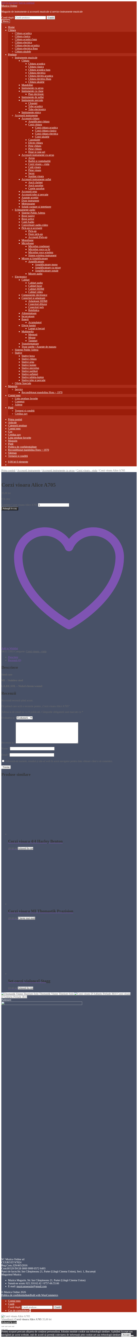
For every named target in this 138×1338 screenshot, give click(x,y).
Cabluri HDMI (36, 288)
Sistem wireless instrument (42, 255)
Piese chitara (35, 148)
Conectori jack (36, 307)
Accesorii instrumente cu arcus (38, 155)
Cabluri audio (35, 282)
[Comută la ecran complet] (6, 1326)
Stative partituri (30, 371)
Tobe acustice (35, 106)
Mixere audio (35, 273)
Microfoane (28, 243)
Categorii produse (17, 425)
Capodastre (34, 139)
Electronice (21, 276)
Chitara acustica (23, 33)
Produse (12, 54)
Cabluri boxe (35, 285)
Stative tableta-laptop (33, 377)
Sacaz (31, 173)
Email (5, 754)
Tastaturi (32, 340)
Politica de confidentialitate (22, 446)
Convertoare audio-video (35, 225)
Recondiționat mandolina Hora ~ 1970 (42, 392)
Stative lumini (29, 365)
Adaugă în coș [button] (25, 848)
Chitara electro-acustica (27, 45)
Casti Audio (28, 221)
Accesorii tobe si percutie (35, 194)
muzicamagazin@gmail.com (31, 1286)
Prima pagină (15, 419)
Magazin (12, 386)
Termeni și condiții (24, 410)
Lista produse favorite (26, 398)
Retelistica (33, 310)
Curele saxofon (36, 188)
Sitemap (12, 452)
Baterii (25, 319)
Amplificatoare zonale (46, 270)
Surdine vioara (36, 176)
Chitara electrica (23, 42)
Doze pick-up (35, 234)
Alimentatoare (29, 313)
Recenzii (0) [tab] (14, 660)
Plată (10, 407)
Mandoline (27, 85)
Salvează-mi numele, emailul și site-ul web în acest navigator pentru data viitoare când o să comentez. (59, 761)
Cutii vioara (34, 167)
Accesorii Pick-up (37, 237)
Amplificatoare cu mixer (48, 267)
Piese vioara (34, 170)
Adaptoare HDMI (37, 301)
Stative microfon (30, 368)
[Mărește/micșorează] (2, 1326)
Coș (10, 431)
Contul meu (14, 395)
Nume (5, 748)
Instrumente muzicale (26, 57)
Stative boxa (28, 355)
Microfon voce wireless (40, 252)
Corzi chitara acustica (46, 127)
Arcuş (31, 158)
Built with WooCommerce (44, 1295)
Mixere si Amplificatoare (35, 258)
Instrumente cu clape (32, 91)
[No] (132, 1335)
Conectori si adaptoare (33, 298)
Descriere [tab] (13, 657)
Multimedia (28, 331)
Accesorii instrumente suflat (36, 179)
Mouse (32, 337)
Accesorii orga (29, 191)
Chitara (12, 30)
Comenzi (19, 401)
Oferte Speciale (23, 383)
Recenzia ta (8, 742)
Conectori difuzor (37, 304)
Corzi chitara (35, 124)
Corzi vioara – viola (38, 164)
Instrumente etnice (31, 112)
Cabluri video (35, 291)
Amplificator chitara (38, 121)
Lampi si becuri (36, 328)
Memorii (32, 334)
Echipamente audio (25, 209)
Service (19, 389)
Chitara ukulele (23, 51)
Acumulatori (35, 322)
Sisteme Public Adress (33, 212)
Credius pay (21, 413)
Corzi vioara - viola (87, 470)
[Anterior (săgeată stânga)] (2, 1329)
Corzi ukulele (42, 136)
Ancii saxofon (35, 185)
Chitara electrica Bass (26, 48)
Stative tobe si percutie (33, 380)
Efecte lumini (29, 325)
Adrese (18, 404)
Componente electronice (34, 295)
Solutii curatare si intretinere (36, 206)
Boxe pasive (28, 215)
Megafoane (27, 240)
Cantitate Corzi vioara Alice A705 (19, 504)
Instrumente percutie (32, 100)
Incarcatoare (28, 316)
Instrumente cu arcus (32, 88)
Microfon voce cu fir (39, 249)
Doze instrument (30, 200)
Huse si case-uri (36, 151)
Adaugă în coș (10, 508)
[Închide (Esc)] (12, 1326)
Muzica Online (9, 5)
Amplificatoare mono (46, 264)
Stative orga (28, 361)
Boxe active (28, 218)
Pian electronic (36, 94)
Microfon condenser (39, 246)
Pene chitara (34, 145)
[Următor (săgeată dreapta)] (6, 1329)
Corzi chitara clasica (45, 130)
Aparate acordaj (30, 197)
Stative (18, 352)
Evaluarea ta (8, 717)
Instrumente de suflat (33, 97)
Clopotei (32, 103)
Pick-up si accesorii (32, 228)
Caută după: (7, 17)
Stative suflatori (30, 374)
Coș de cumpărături (19, 1310)
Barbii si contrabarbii (39, 161)
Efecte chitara (35, 142)
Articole (12, 422)
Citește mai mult (26, 918)
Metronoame (28, 203)
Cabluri (25, 279)
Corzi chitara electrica (46, 133)
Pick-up (32, 231)
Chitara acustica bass (26, 39)
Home (11, 27)
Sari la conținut (26, 2)
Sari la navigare (9, 2)
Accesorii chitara (30, 118)
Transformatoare (30, 343)
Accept (126, 1335)
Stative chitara (29, 358)
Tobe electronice (37, 109)
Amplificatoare (36, 261)
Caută (51, 17)
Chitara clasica (22, 36)
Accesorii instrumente (26, 115)
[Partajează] (9, 1326)
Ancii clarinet (35, 182)
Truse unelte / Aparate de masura (39, 346)
